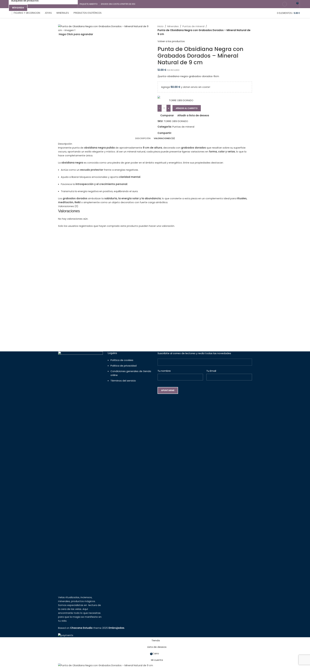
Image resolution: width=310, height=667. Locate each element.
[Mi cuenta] (285, 4)
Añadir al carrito (187, 108)
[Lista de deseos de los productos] (291, 4)
